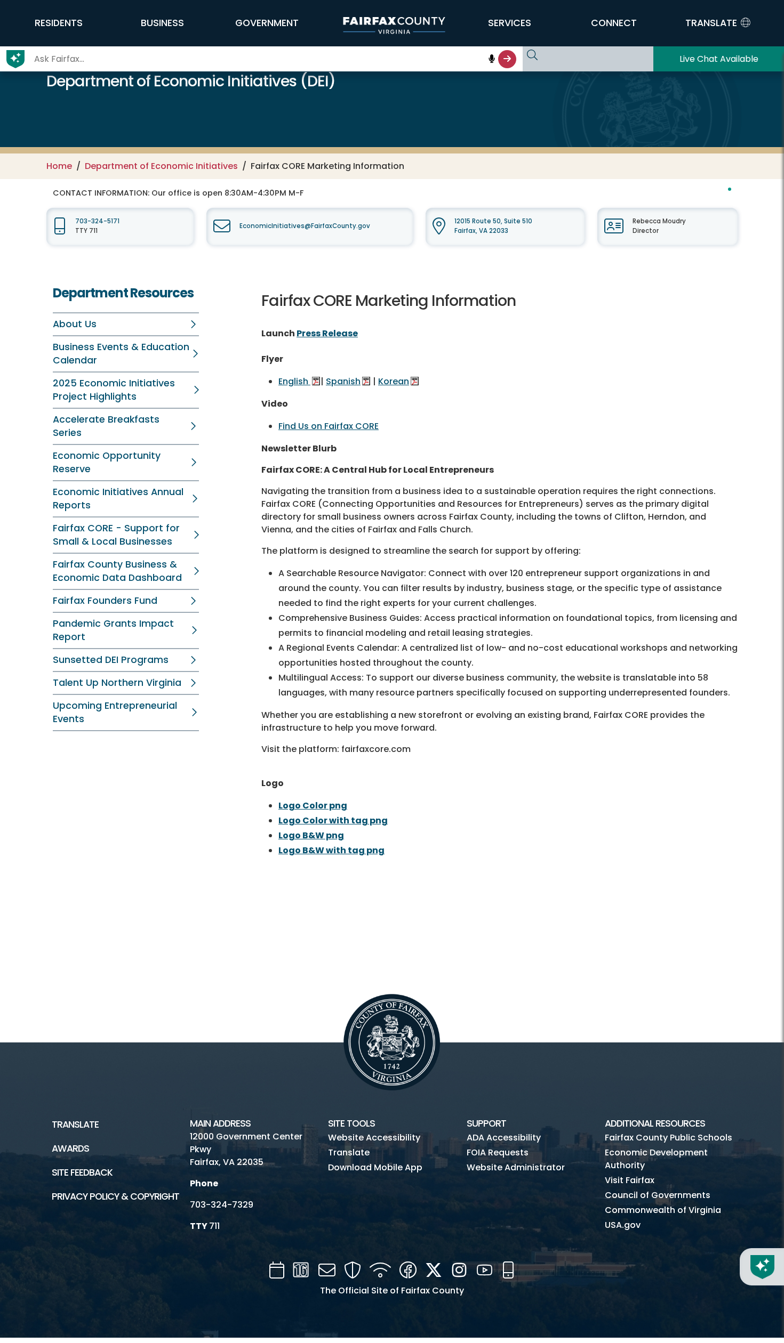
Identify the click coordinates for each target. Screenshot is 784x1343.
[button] (58, 23)
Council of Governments (657, 1195)
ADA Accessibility (504, 1137)
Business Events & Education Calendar (121, 354)
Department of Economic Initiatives (161, 166)
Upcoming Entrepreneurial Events (115, 712)
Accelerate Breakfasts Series (106, 426)
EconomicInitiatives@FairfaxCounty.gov (304, 226)
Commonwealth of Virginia (663, 1210)
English (294, 381)
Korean (393, 381)
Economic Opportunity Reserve (107, 462)
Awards (70, 1148)
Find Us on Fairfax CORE (328, 426)
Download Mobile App (375, 1167)
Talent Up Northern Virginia (117, 682)
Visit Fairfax (629, 1180)
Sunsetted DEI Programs (111, 659)
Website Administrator (516, 1167)
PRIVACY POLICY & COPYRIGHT (115, 1196)
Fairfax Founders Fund (105, 600)
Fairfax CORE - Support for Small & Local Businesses (116, 535)
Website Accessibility (374, 1137)
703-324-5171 (97, 221)
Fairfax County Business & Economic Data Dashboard (117, 571)
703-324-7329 (221, 1205)
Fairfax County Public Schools (668, 1137)
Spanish (343, 381)
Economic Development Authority (656, 1158)
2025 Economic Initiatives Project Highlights (114, 390)
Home (59, 166)
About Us (75, 324)
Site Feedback (82, 1172)
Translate (75, 1124)
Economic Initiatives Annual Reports (118, 499)
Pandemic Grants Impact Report (113, 630)
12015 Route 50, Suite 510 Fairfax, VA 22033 (493, 225)
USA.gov (623, 1225)
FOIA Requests (498, 1152)
